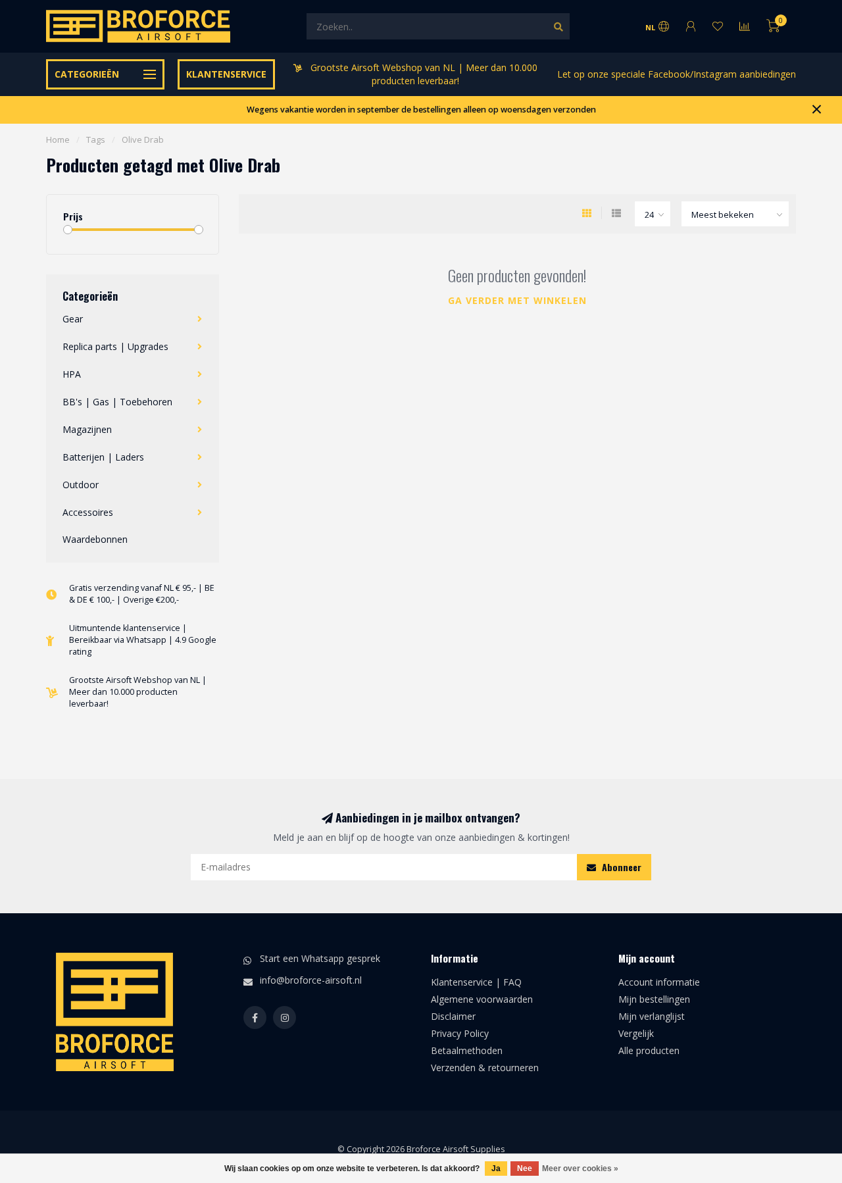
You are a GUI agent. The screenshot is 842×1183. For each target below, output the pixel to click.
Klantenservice (226, 74)
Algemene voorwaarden (482, 999)
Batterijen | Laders (103, 457)
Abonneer (620, 867)
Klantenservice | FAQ (476, 982)
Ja (496, 1168)
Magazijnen (87, 429)
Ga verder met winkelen (517, 300)
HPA (71, 374)
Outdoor (80, 484)
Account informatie (659, 982)
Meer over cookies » (580, 1168)
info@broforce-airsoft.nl (311, 980)
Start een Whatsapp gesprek (320, 958)
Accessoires (87, 512)
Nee (524, 1168)
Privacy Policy (460, 1033)
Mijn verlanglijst (651, 1016)
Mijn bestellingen (654, 999)
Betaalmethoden (467, 1050)
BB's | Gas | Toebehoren (117, 401)
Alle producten (649, 1050)
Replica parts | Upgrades (115, 346)
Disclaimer (453, 1016)
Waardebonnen (95, 539)
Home (58, 139)
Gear (72, 319)
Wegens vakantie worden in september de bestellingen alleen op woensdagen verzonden (421, 109)
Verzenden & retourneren (485, 1067)
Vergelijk (636, 1033)
